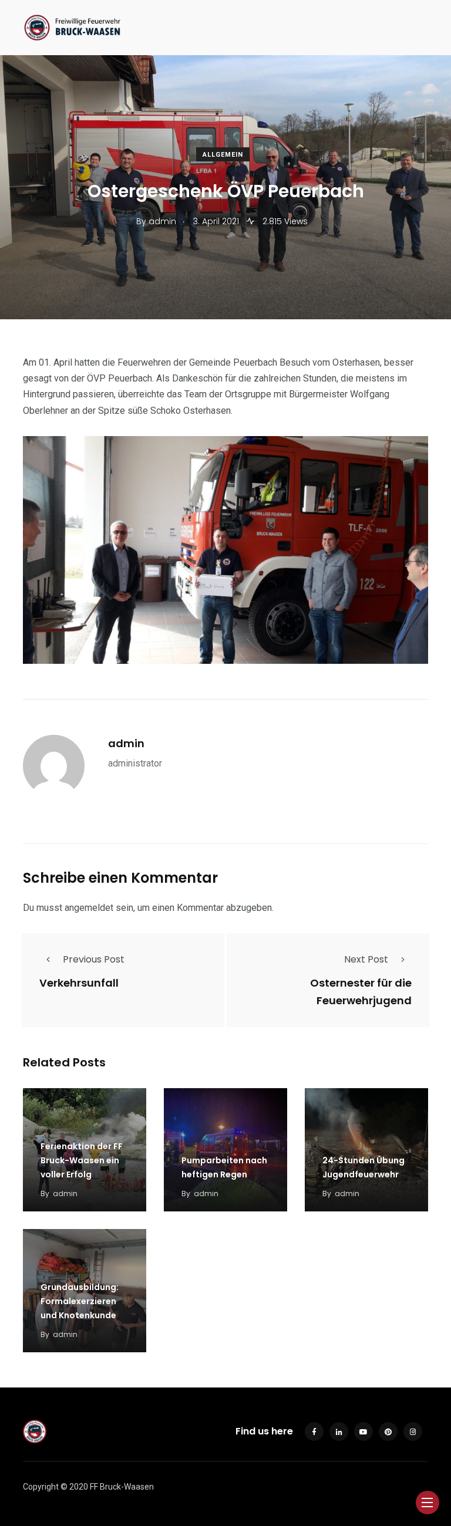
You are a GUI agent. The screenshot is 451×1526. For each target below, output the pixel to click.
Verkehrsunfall (79, 982)
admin (126, 743)
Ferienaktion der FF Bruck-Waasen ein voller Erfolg (82, 1160)
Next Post (366, 959)
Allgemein (223, 154)
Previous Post (93, 959)
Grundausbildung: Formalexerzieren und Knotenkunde (80, 1301)
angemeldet (89, 907)
